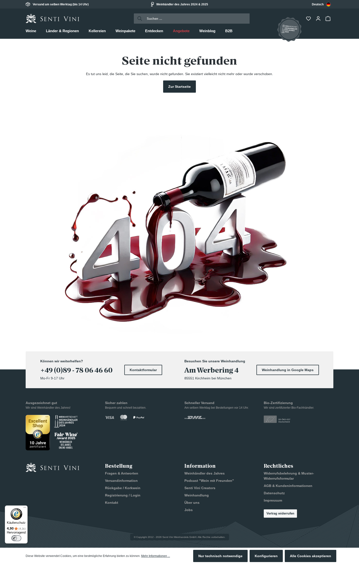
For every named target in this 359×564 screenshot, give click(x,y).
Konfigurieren (266, 556)
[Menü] (25, 508)
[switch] (16, 538)
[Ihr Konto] (319, 18)
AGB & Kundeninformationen (288, 486)
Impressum (273, 500)
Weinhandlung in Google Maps (288, 370)
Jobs (188, 510)
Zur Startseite (179, 87)
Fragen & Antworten (121, 473)
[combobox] (321, 4)
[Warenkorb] (328, 18)
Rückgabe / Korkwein (122, 488)
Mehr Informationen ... (155, 556)
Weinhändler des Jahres (204, 473)
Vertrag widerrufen (280, 513)
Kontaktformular (143, 370)
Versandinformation (121, 481)
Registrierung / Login (122, 495)
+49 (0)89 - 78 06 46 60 (76, 370)
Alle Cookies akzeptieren (310, 556)
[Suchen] (138, 18)
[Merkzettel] (309, 18)
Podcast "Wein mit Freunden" (209, 481)
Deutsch (318, 4)
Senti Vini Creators (199, 488)
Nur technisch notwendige (220, 556)
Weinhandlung (196, 495)
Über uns (192, 503)
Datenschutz (274, 493)
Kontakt (111, 503)
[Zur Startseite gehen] (52, 18)
